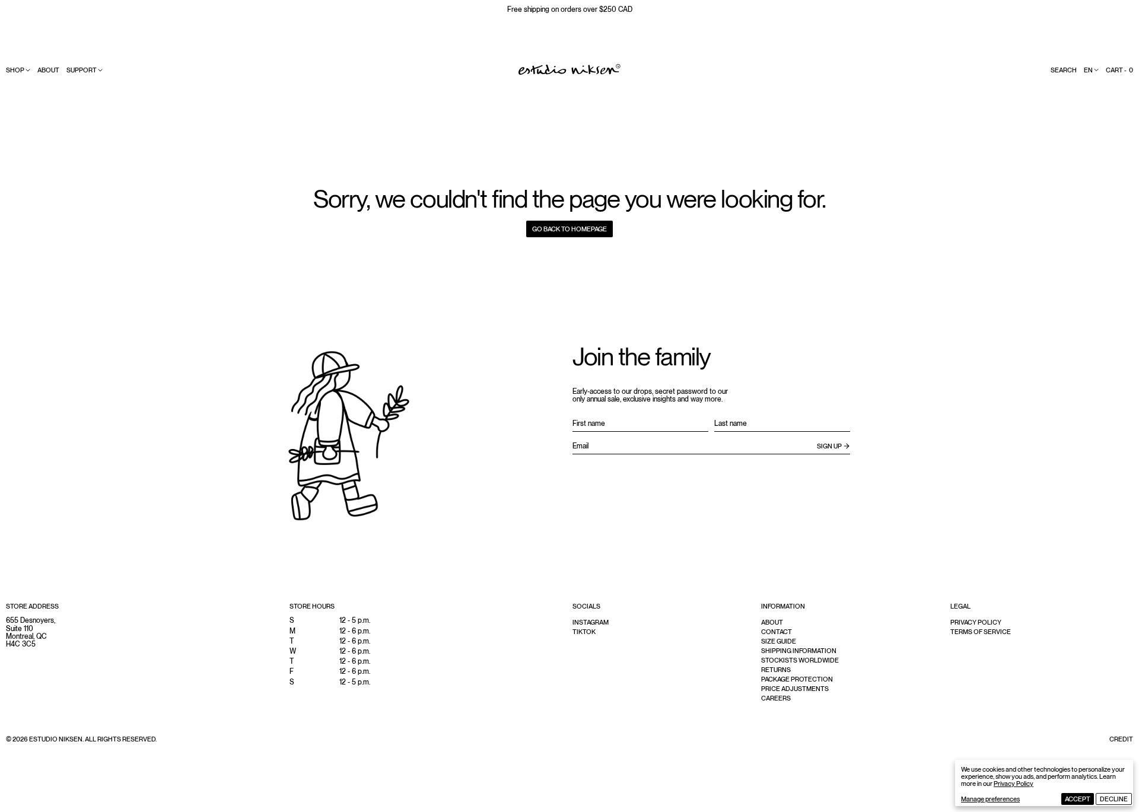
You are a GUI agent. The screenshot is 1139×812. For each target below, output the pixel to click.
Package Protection (797, 679)
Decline (1114, 799)
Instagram (590, 622)
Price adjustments (795, 688)
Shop (15, 70)
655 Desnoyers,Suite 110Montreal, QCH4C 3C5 (30, 632)
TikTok (584, 631)
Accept (1077, 799)
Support (81, 70)
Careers (776, 698)
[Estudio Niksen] (569, 69)
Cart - (1119, 70)
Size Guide (778, 641)
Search (1064, 70)
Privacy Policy (1013, 783)
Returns (776, 669)
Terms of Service (980, 631)
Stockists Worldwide (800, 660)
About (48, 70)
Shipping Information (798, 650)
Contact (776, 631)
